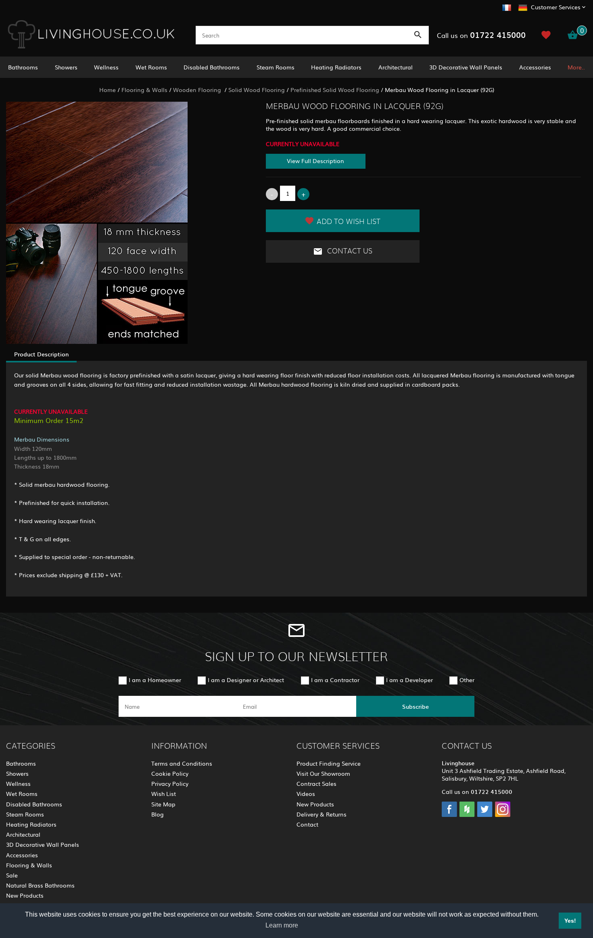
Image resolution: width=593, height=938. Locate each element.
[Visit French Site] (507, 6)
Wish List (163, 793)
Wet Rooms (151, 67)
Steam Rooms (275, 67)
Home (107, 90)
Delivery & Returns (321, 814)
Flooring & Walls (144, 90)
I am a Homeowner (155, 680)
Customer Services (555, 7)
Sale (12, 875)
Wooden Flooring (198, 90)
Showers (66, 67)
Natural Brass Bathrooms (40, 885)
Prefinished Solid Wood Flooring (334, 90)
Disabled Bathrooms (212, 67)
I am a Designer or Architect (246, 680)
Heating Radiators (336, 67)
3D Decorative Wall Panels (465, 67)
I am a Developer (409, 680)
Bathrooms (23, 67)
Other (466, 680)
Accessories (535, 67)
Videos (305, 793)
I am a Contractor (335, 680)
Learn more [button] (281, 925)
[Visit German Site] (523, 6)
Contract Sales (316, 783)
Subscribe (415, 706)
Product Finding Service (328, 763)
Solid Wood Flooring (256, 90)
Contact (307, 824)
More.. (576, 67)
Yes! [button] (570, 920)
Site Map (163, 804)
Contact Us (348, 251)
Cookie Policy (169, 773)
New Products (25, 895)
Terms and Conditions (181, 763)
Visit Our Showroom (323, 773)
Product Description (41, 354)
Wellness (106, 67)
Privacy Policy (169, 783)
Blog (157, 814)
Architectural (395, 67)
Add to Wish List (348, 222)
